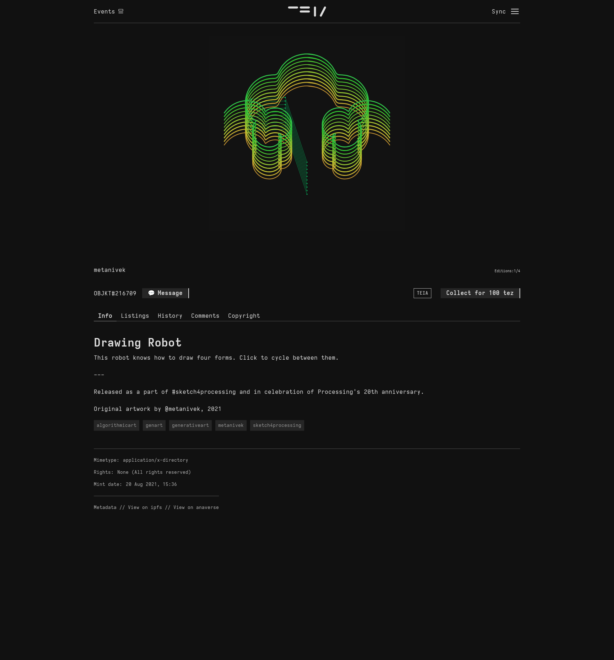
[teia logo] (307, 11)
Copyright (244, 315)
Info (105, 315)
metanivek (110, 269)
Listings (135, 315)
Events (104, 11)
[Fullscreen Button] (298, 239)
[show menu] (515, 11)
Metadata (105, 507)
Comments (205, 315)
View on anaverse (196, 507)
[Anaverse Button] (315, 239)
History (170, 315)
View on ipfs (145, 507)
